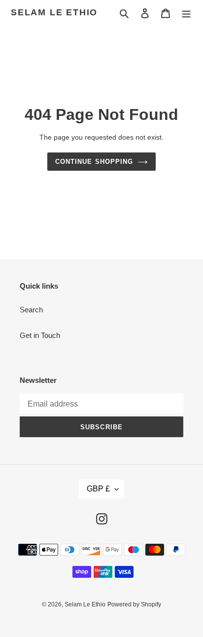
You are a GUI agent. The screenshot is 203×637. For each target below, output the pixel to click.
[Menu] (186, 13)
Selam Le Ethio (54, 12)
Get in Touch (40, 335)
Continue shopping (94, 161)
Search (31, 309)
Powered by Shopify (134, 604)
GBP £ (98, 489)
